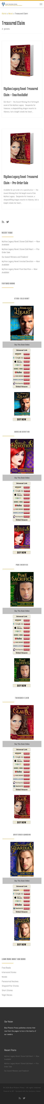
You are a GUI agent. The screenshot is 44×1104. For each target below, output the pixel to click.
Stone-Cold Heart (22, 298)
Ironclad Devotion (22, 432)
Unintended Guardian (22, 835)
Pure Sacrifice (22, 565)
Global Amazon (22, 387)
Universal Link (21, 350)
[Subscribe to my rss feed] (3, 222)
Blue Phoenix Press (17, 1088)
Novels (4, 976)
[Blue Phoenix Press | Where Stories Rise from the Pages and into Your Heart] (12, 4)
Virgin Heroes (7, 995)
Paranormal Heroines (10, 981)
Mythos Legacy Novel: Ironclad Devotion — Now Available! (21, 263)
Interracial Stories (9, 972)
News (10, 13)
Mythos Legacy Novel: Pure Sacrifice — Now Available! (19, 271)
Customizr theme (35, 1091)
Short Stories (7, 990)
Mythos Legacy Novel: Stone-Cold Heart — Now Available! (21, 243)
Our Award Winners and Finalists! (15, 257)
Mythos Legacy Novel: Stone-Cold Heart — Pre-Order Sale (21, 251)
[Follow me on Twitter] (7, 222)
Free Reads (6, 967)
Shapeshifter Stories (10, 986)
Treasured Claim (22, 698)
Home (4, 13)
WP (13, 1091)
